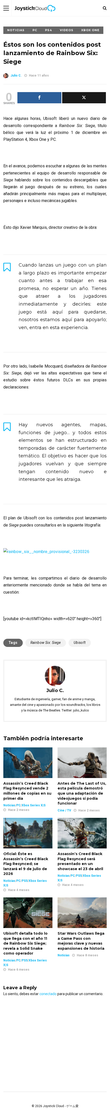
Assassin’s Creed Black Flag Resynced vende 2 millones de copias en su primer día (27, 791)
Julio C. (16, 75)
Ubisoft (80, 643)
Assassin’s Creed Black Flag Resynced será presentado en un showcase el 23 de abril (80, 861)
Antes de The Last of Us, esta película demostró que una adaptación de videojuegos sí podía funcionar (82, 793)
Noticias (16, 30)
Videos (66, 30)
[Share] (39, 97)
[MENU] (6, 8)
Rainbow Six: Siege (45, 643)
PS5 (25, 881)
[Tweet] (84, 97)
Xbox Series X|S (34, 805)
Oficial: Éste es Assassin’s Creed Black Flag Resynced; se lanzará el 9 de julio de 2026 (25, 863)
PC (34, 30)
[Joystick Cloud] (35, 15)
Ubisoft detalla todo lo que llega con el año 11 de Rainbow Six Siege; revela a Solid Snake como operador (25, 943)
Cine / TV (64, 810)
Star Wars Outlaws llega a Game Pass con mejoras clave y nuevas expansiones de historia (81, 941)
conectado (48, 994)
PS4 (48, 30)
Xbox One (90, 30)
